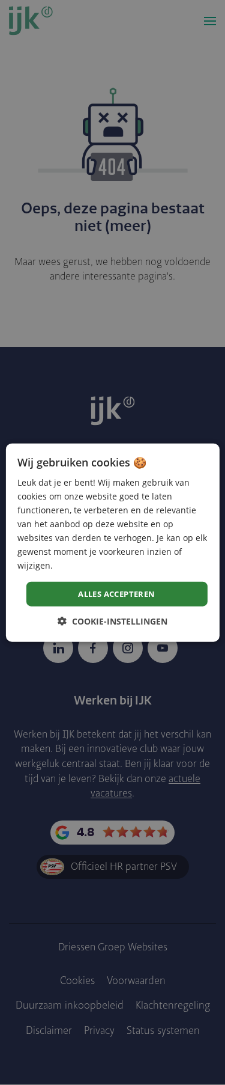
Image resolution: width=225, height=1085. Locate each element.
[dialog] (112, 542)
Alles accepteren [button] (116, 593)
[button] (112, 621)
